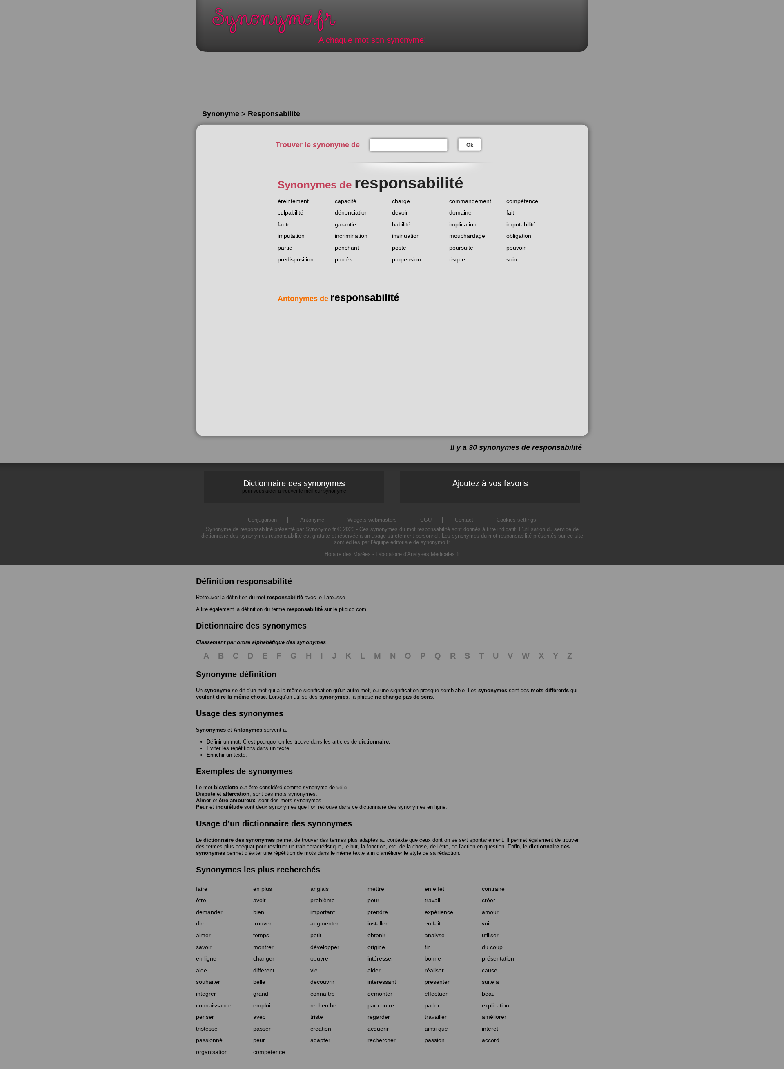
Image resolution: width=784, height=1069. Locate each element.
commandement (470, 201)
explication (495, 1005)
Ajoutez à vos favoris (490, 483)
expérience (439, 912)
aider (374, 970)
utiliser (490, 935)
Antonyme (312, 520)
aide (201, 970)
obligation (518, 235)
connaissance (214, 1005)
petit (315, 935)
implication (463, 224)
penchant (347, 247)
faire (201, 888)
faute (284, 224)
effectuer (436, 993)
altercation (236, 794)
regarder (379, 1017)
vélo (341, 787)
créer (488, 900)
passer (262, 1028)
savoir (204, 947)
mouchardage (467, 235)
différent (263, 970)
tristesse (207, 1028)
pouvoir (516, 247)
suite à (490, 981)
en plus (262, 888)
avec (259, 1017)
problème (322, 900)
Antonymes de (338, 298)
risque (457, 259)
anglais (319, 888)
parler (432, 1005)
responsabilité (285, 597)
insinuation (406, 235)
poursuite (461, 247)
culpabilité (290, 212)
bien (258, 912)
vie (314, 970)
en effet (434, 888)
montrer (263, 947)
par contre (381, 1005)
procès (343, 259)
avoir (259, 900)
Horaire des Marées (348, 554)
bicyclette (226, 787)
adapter (320, 1040)
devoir (400, 212)
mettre (376, 888)
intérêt (490, 1028)
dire (201, 923)
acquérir (378, 1028)
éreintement (293, 201)
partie (285, 247)
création (320, 1028)
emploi (261, 1005)
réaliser (434, 970)
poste (399, 247)
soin (511, 259)
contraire (493, 888)
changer (263, 958)
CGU (426, 520)
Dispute (205, 794)
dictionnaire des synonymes (239, 840)
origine (376, 947)
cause (489, 970)
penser (205, 1017)
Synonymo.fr (279, 22)
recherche (323, 1005)
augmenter (324, 923)
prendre (378, 912)
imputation (291, 235)
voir (486, 923)
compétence (522, 201)
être (201, 900)
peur (259, 1040)
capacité (345, 201)
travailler (436, 1017)
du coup (492, 947)
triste (316, 1017)
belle (259, 981)
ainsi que (436, 1028)
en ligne (206, 958)
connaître (322, 993)
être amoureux (237, 800)
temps (261, 935)
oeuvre (319, 958)
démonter (380, 993)
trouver (262, 923)
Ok (469, 145)
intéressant (382, 981)
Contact (464, 520)
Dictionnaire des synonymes (294, 486)
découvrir (322, 981)
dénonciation (351, 212)
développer (324, 947)
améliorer (494, 1017)
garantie (345, 224)
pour (373, 900)
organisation (212, 1052)
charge (401, 201)
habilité (401, 224)
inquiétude (229, 807)
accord (490, 1040)
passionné (209, 1040)
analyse (435, 935)
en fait (433, 923)
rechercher (382, 1040)
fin (428, 947)
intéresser (380, 958)
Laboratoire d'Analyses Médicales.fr (418, 554)
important (322, 912)
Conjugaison (262, 520)
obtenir (376, 935)
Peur (202, 807)
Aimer (203, 800)
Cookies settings (516, 520)
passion (435, 1040)
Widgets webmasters (372, 520)
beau (488, 993)
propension (406, 259)
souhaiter (208, 981)
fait (510, 212)
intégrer (206, 993)
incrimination (351, 235)
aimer (203, 935)
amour (490, 912)
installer (378, 923)
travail (432, 900)
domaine (460, 212)
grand (260, 993)
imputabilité (521, 224)
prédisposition (296, 259)
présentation (498, 958)
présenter (437, 981)
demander (209, 912)
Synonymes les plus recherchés (258, 869)
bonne (433, 958)
